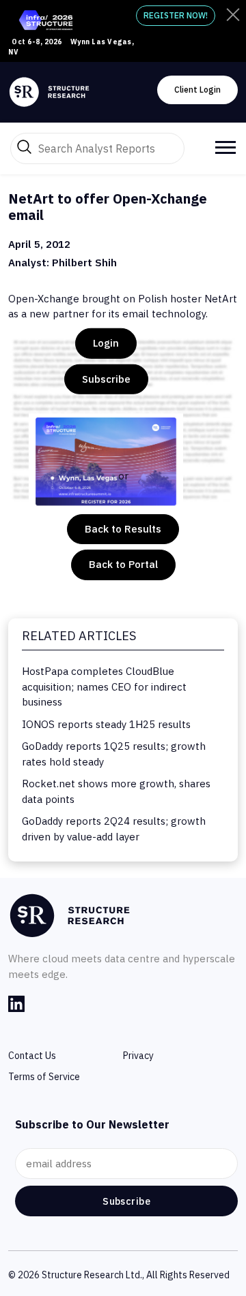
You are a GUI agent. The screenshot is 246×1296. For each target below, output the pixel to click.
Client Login (197, 89)
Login (106, 342)
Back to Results (123, 528)
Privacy (138, 1055)
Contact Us (32, 1055)
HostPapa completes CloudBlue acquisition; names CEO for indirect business (104, 686)
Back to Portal (123, 564)
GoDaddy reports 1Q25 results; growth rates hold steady (114, 754)
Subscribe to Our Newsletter (92, 1124)
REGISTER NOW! (176, 15)
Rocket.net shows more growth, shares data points (116, 791)
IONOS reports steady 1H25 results (106, 724)
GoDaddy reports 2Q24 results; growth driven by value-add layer (114, 829)
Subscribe (106, 379)
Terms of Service (44, 1077)
